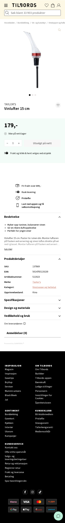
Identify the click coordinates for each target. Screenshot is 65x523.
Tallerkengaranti (44, 427)
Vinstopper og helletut (44, 287)
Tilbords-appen (43, 377)
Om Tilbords (41, 369)
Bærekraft (40, 382)
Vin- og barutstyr (39, 22)
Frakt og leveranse (14, 472)
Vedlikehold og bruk (17, 316)
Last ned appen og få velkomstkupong (33, 205)
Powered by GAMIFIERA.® (14, 343)
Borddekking (23, 22)
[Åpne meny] (6, 5)
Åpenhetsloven (43, 402)
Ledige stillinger (43, 386)
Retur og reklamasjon (16, 463)
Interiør (9, 427)
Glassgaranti (42, 422)
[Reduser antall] (7, 143)
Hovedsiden (9, 22)
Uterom (9, 431)
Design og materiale (17, 308)
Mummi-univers (13, 390)
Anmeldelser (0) (17, 333)
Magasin (9, 369)
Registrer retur (12, 467)
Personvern (41, 390)
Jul (6, 399)
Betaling (9, 476)
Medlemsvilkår (42, 431)
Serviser (9, 386)
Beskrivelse (11, 217)
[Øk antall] (19, 143)
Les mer (8, 249)
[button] (58, 105)
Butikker (39, 373)
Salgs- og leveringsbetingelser (15, 458)
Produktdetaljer (14, 259)
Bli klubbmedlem (44, 414)
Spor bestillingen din (15, 480)
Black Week (11, 395)
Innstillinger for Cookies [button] (43, 397)
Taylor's (10, 104)
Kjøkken (9, 422)
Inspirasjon (10, 373)
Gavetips (9, 377)
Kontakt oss (11, 447)
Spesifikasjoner (14, 300)
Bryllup (8, 382)
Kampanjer (10, 435)
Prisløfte (26, 198)
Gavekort (9, 418)
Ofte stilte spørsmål (15, 451)
